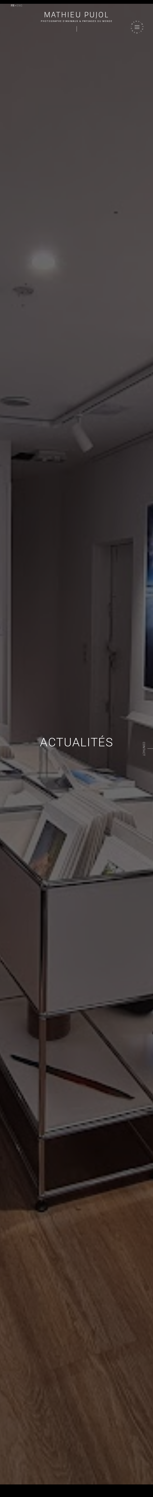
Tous (3, 1486)
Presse (56, 1486)
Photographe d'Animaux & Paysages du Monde (76, 21)
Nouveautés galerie (37, 1486)
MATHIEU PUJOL (76, 14)
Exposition (15, 1486)
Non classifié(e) (13, 1494)
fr (13, 5)
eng (20, 5)
